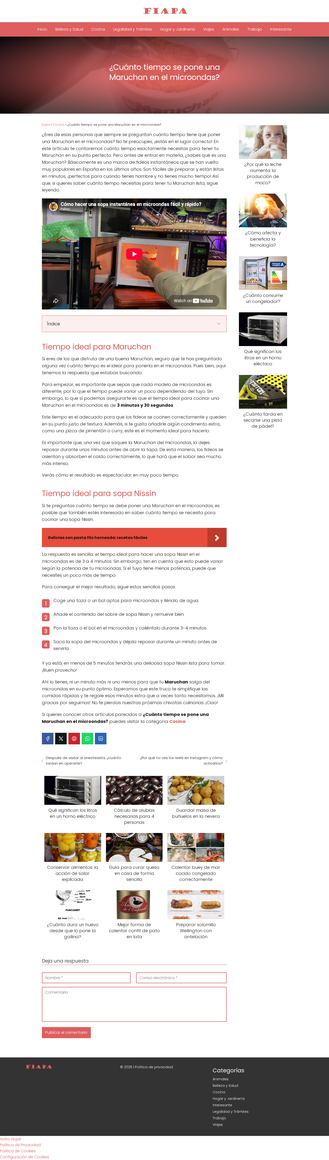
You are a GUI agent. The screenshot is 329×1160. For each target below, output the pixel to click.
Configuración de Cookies (24, 1157)
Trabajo (254, 29)
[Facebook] (47, 738)
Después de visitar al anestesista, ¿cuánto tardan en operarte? (83, 760)
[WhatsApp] (87, 738)
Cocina (98, 29)
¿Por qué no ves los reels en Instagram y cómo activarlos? (181, 760)
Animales (230, 29)
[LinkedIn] (100, 738)
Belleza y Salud (69, 29)
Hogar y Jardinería (177, 29)
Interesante (281, 29)
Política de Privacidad (20, 1145)
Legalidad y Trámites (132, 29)
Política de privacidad (154, 1067)
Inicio (42, 29)
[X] (61, 738)
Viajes (208, 29)
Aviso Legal (10, 1139)
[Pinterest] (74, 738)
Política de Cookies (18, 1151)
